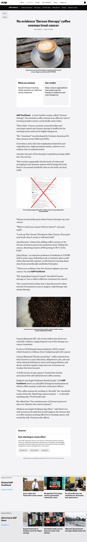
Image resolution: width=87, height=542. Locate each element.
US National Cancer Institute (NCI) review (44, 349)
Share (4, 13)
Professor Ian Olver (44, 409)
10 (53, 408)
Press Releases (46, 2)
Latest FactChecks (26, 7)
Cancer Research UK (26, 339)
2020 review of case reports (31, 373)
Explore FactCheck (7, 489)
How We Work (46, 7)
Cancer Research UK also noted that (33, 357)
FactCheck (29, 2)
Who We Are (56, 7)
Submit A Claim (72, 7)
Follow (5, 17)
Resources (37, 7)
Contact (64, 7)
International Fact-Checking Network (55, 458)
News (22, 2)
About (55, 2)
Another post (22, 242)
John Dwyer (21, 255)
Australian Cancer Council (33, 276)
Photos (37, 2)
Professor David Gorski (45, 380)
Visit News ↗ (5, 525)
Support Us (63, 2)
